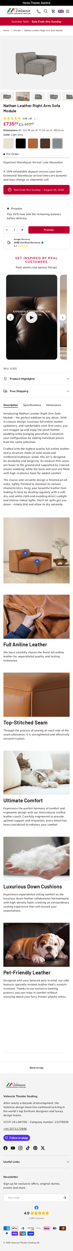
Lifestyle (17, 30)
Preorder (16, 208)
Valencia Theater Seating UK (25, 1242)
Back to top (36, 1067)
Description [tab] (10, 405)
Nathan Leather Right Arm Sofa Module (43, 30)
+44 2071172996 (15, 1128)
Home (6, 30)
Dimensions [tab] (53, 405)
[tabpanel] (36, 458)
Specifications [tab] (32, 405)
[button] (53, 11)
